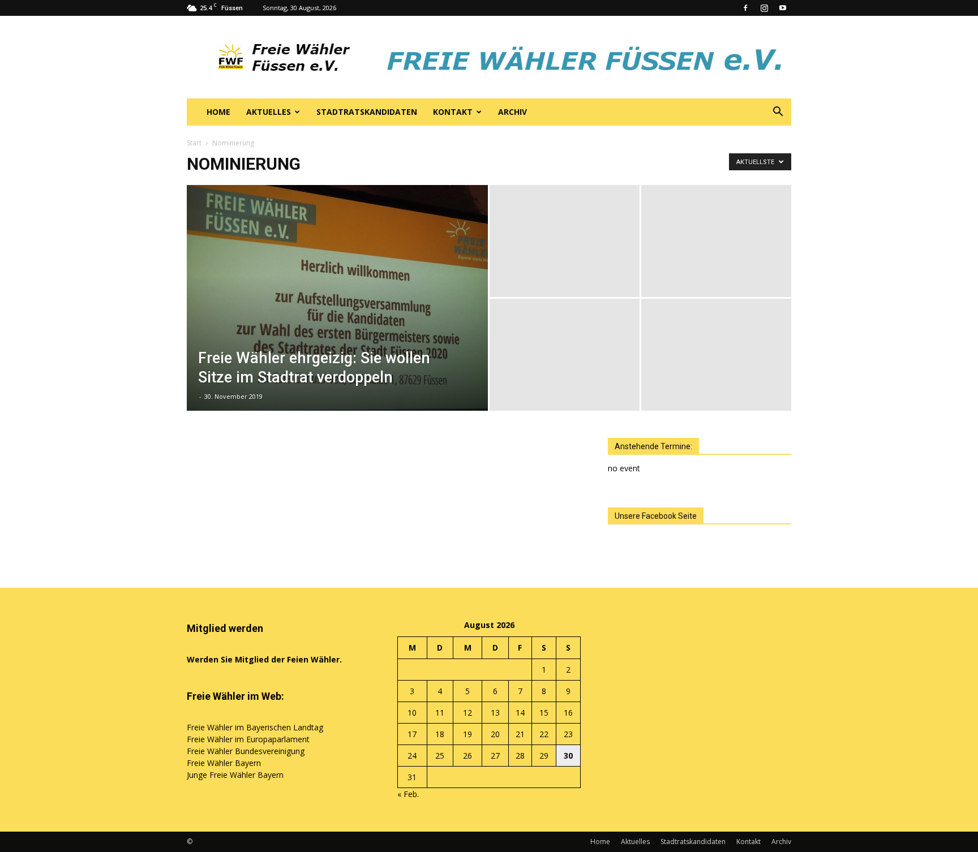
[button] (777, 112)
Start (194, 143)
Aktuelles (268, 111)
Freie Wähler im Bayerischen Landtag (255, 727)
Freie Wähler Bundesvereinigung (245, 751)
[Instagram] (764, 8)
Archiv (512, 111)
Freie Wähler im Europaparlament (248, 739)
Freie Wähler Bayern (224, 763)
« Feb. (408, 794)
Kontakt (453, 111)
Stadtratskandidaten (366, 111)
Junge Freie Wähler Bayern (235, 774)
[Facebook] (745, 8)
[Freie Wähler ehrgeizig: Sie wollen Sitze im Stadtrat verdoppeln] (337, 315)
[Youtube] (782, 8)
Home (218, 111)
